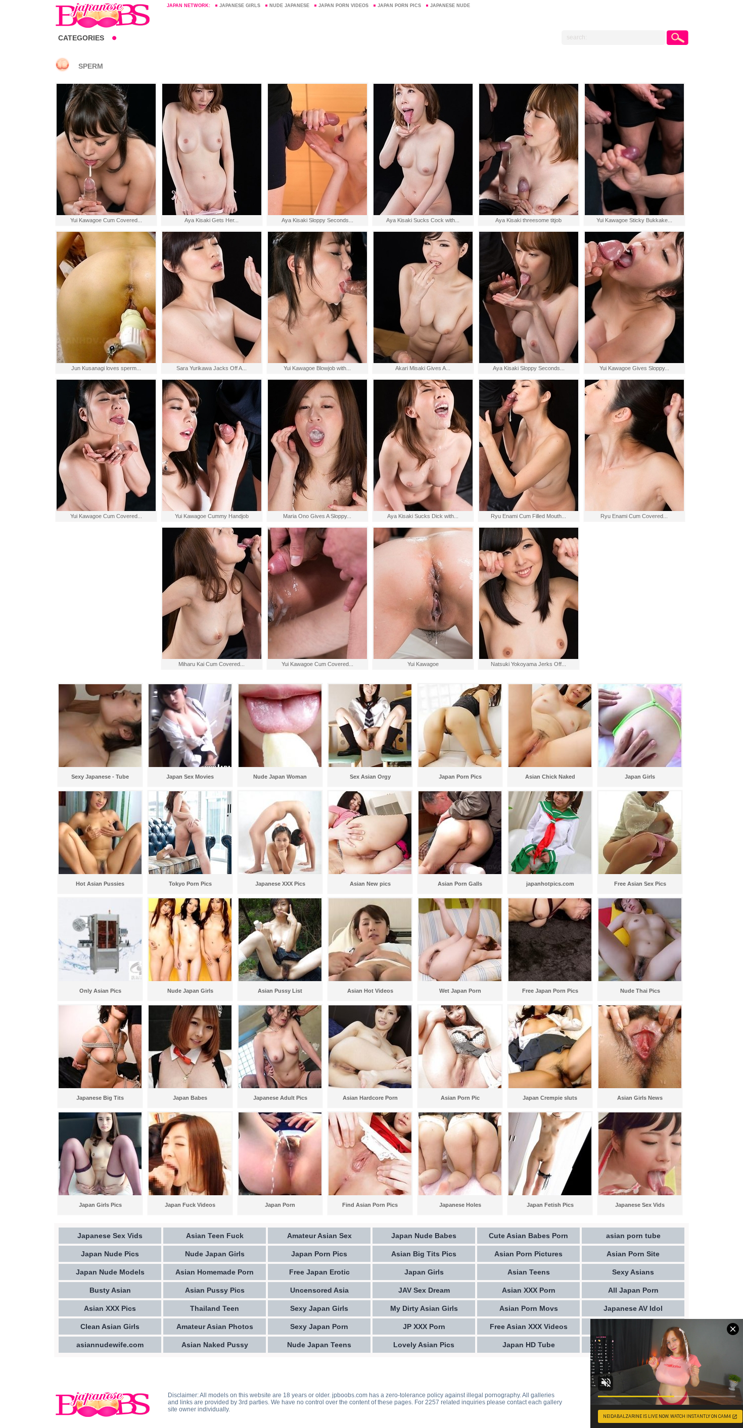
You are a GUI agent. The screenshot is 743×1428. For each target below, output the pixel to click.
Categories (81, 38)
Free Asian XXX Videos (529, 1326)
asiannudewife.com (110, 1345)
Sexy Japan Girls (319, 1308)
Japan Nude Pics (110, 1254)
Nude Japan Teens (319, 1345)
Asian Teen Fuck (215, 1236)
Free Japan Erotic (319, 1272)
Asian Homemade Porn (214, 1272)
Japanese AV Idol (633, 1308)
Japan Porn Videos (343, 5)
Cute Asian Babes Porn (528, 1236)
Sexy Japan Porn (319, 1326)
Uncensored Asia (319, 1290)
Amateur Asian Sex (319, 1236)
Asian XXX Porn (528, 1290)
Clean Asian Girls (110, 1326)
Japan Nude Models (110, 1272)
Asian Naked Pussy (214, 1345)
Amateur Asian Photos (214, 1326)
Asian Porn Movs (528, 1308)
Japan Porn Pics (399, 5)
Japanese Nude (450, 5)
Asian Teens (528, 1272)
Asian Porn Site (633, 1254)
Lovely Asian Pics (423, 1345)
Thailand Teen (214, 1308)
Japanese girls (239, 5)
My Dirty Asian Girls (424, 1308)
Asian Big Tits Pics (423, 1254)
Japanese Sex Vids (110, 1236)
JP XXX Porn (424, 1326)
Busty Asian (110, 1290)
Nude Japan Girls (215, 1254)
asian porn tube (633, 1236)
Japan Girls (424, 1272)
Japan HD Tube (528, 1345)
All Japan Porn (633, 1290)
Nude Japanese (289, 5)
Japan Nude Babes (423, 1236)
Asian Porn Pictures (528, 1254)
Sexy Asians (633, 1272)
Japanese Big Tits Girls (106, 15)
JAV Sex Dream (424, 1290)
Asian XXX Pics (110, 1308)
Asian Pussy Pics (215, 1290)
